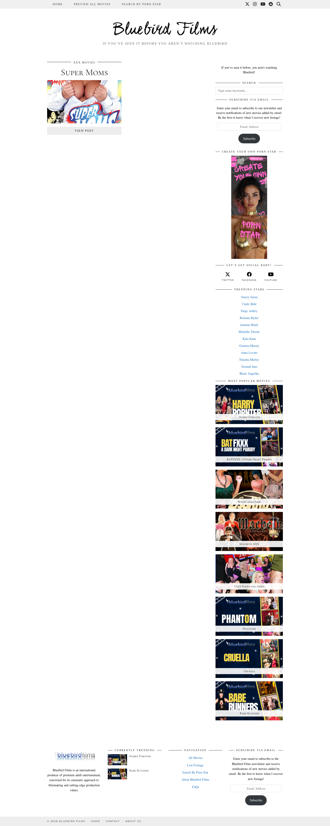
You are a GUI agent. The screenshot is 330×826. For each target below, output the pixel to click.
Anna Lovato (249, 352)
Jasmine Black (249, 325)
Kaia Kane (249, 339)
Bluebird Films (165, 30)
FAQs (195, 787)
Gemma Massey (249, 345)
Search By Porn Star (141, 4)
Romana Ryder (249, 318)
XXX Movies (84, 62)
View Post (84, 130)
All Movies (195, 758)
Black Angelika (249, 373)
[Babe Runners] (117, 774)
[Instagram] (255, 4)
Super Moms (84, 72)
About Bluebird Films (195, 779)
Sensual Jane (249, 366)
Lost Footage (195, 765)
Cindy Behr (249, 304)
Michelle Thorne (249, 332)
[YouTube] (263, 4)
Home (58, 4)
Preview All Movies (92, 4)
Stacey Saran (249, 297)
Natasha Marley (249, 359)
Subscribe (249, 138)
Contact (113, 821)
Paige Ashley (249, 311)
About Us (133, 821)
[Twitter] (247, 4)
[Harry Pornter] (117, 759)
